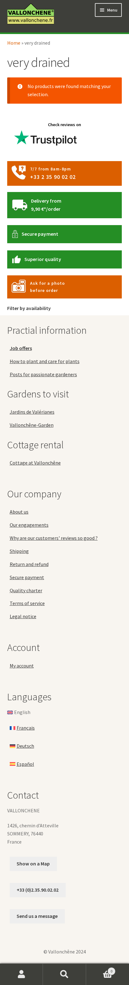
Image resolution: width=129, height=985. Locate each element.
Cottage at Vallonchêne (35, 463)
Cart (99, 968)
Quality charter (26, 590)
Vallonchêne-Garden (32, 425)
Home (13, 43)
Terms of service (27, 603)
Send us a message (37, 916)
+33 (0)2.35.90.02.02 (38, 890)
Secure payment (40, 234)
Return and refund (29, 564)
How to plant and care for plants (45, 361)
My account (22, 665)
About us (19, 512)
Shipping (19, 551)
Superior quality (42, 259)
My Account (21, 974)
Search (64, 974)
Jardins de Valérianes (32, 412)
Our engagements (29, 525)
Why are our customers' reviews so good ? (54, 538)
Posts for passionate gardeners (43, 374)
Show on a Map (33, 863)
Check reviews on (64, 124)
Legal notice (23, 616)
